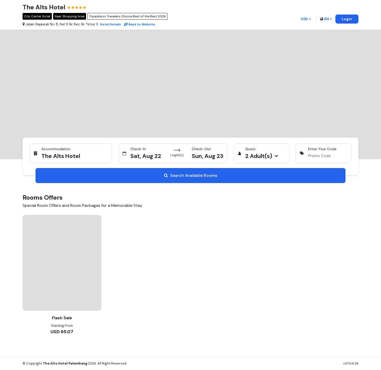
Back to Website (142, 24)
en (326, 19)
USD (304, 19)
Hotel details (110, 24)
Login (347, 19)
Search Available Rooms (193, 175)
